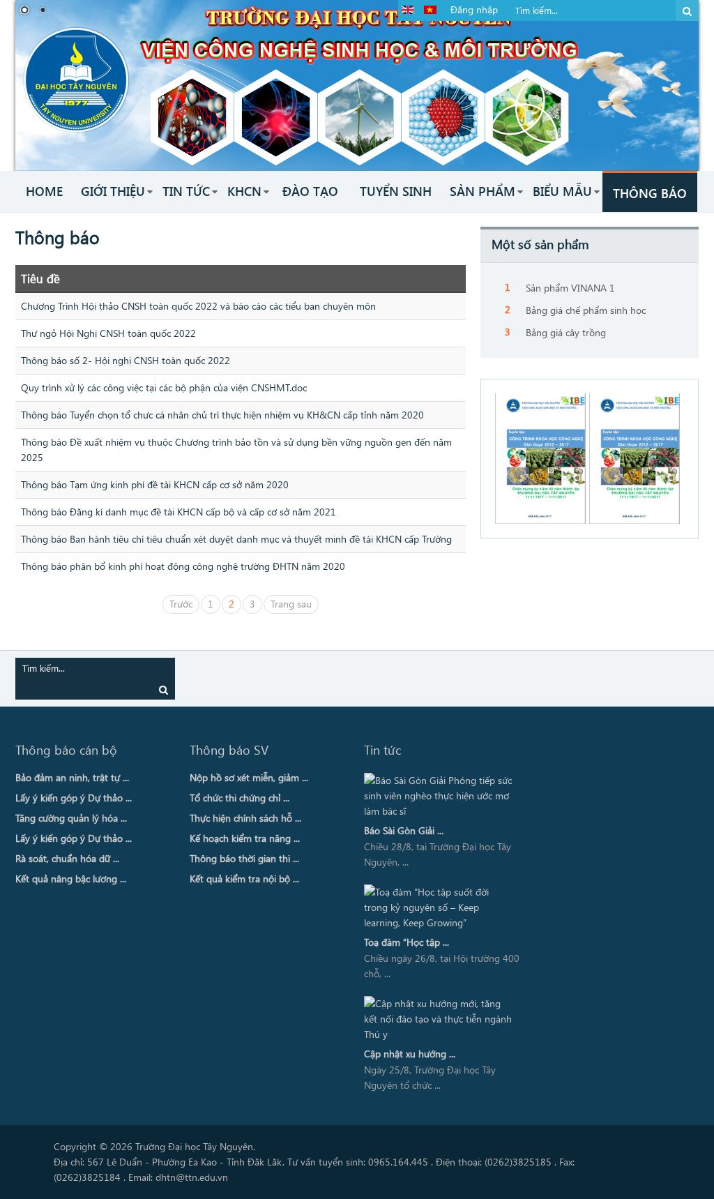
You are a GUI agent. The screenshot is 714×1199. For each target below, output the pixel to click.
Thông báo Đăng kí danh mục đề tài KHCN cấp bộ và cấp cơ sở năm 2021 (178, 511)
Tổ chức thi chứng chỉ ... (239, 797)
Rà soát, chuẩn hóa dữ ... (67, 858)
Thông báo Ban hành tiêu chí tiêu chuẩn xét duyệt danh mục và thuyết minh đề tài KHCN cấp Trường (236, 538)
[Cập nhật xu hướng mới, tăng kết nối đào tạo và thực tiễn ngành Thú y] (439, 1019)
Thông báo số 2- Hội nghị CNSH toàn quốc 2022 (125, 360)
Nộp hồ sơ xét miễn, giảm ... (249, 777)
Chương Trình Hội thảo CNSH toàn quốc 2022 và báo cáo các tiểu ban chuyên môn (198, 305)
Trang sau (291, 603)
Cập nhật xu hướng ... (409, 1053)
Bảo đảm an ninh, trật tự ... (72, 777)
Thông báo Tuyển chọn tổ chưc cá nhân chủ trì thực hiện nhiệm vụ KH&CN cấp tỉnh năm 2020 (222, 414)
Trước (180, 603)
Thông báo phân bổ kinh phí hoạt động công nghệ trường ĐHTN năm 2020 (183, 566)
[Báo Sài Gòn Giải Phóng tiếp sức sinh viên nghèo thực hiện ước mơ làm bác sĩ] (439, 796)
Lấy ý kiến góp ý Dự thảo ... (73, 797)
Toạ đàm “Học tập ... (406, 942)
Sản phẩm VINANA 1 (570, 287)
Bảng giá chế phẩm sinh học (586, 310)
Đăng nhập (474, 9)
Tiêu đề (40, 278)
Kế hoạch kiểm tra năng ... (245, 838)
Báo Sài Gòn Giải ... (403, 830)
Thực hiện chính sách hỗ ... (245, 817)
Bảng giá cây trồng (566, 332)
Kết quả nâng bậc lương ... (70, 878)
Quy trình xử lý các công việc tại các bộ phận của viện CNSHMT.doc (164, 387)
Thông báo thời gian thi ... (244, 858)
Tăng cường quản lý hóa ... (71, 817)
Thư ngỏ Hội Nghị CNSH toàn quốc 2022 (108, 333)
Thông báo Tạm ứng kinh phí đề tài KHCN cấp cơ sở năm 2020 (155, 484)
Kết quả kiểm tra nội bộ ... (244, 878)
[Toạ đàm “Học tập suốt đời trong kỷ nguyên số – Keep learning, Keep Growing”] (439, 907)
